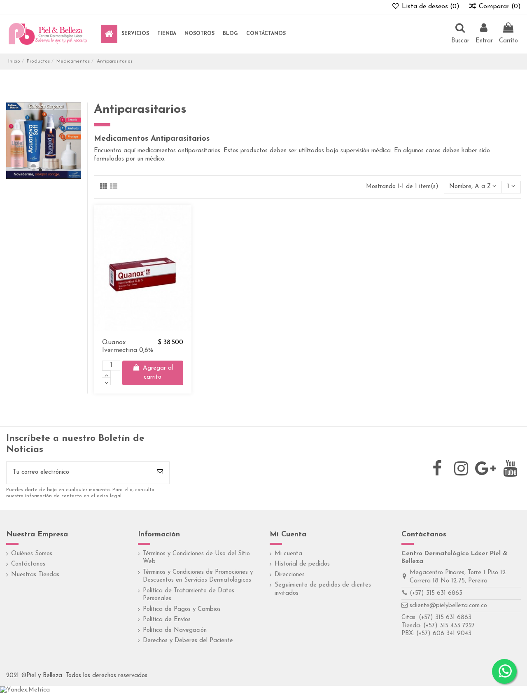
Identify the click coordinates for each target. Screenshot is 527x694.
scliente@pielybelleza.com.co (448, 606)
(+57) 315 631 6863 (436, 593)
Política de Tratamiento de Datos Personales (188, 595)
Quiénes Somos (31, 554)
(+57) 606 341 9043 (443, 634)
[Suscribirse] (160, 473)
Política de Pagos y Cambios (182, 609)
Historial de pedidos (302, 564)
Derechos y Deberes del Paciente (188, 641)
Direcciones (290, 575)
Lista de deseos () (431, 6)
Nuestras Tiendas (35, 575)
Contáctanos (28, 564)
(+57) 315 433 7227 (449, 626)
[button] (135, 34)
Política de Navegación (175, 630)
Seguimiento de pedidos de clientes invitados (323, 589)
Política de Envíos (167, 620)
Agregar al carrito (158, 373)
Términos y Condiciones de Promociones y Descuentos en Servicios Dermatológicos (198, 576)
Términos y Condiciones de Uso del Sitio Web (196, 558)
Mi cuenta (288, 554)
